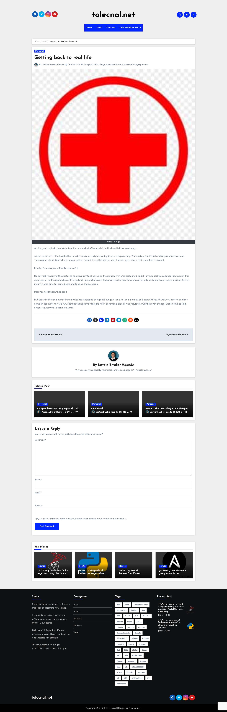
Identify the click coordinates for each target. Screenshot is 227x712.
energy (120, 621)
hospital (120, 644)
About (99, 28)
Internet (142, 644)
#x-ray (145, 65)
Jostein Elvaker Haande (53, 65)
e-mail (127, 616)
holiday (145, 638)
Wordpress (121, 684)
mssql (144, 650)
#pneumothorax (113, 65)
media (134, 650)
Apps (75, 604)
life (126, 650)
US (118, 678)
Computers (122, 610)
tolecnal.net (113, 15)
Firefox (120, 627)
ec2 (136, 616)
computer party (141, 605)
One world (97, 409)
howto (131, 644)
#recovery (127, 65)
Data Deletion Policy (130, 28)
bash (127, 605)
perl (118, 655)
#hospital (87, 65)
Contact (110, 28)
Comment (40, 440)
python (120, 661)
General (141, 627)
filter (138, 621)
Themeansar (134, 708)
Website (39, 505)
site (118, 667)
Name (38, 479)
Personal (39, 51)
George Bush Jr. (123, 633)
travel (119, 672)
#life (95, 65)
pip (126, 655)
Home (89, 28)
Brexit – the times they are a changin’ (166, 409)
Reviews (77, 625)
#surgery (137, 65)
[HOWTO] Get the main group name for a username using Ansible (172, 574)
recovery (132, 661)
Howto (42, 566)
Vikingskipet (137, 678)
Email (38, 492)
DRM (118, 616)
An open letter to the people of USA (57, 409)
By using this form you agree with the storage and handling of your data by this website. (81, 518)
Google (138, 633)
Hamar (135, 638)
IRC (118, 650)
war (148, 678)
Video (76, 632)
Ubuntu (130, 672)
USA (125, 678)
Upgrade (141, 672)
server (143, 661)
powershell (137, 655)
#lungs (102, 65)
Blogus (121, 708)
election (146, 616)
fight (129, 621)
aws (118, 605)
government (122, 638)
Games (131, 627)
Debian (134, 610)
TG (126, 667)
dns (143, 610)
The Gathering (138, 667)
